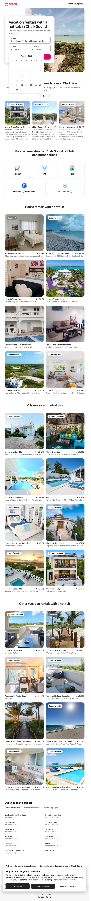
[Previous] (40, 96)
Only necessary (43, 886)
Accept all (18, 886)
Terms (48, 897)
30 (12, 90)
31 (17, 90)
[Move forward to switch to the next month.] (40, 56)
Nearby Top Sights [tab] (51, 808)
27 (31, 85)
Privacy (41, 897)
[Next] (49, 96)
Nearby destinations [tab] (12, 808)
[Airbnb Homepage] (11, 3)
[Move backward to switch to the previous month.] (13, 56)
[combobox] (30, 41)
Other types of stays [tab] (32, 808)
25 (22, 85)
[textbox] (19, 49)
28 (36, 85)
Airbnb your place (75, 3)
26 (26, 85)
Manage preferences (68, 886)
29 (40, 85)
